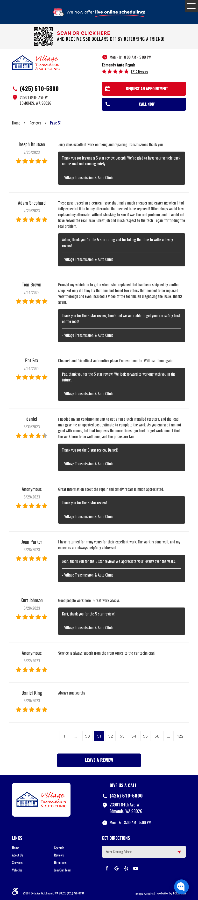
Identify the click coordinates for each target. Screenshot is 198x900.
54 (133, 736)
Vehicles (17, 870)
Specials (59, 848)
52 (110, 736)
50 (87, 736)
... (75, 736)
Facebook (107, 868)
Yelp (126, 868)
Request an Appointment (147, 89)
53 (122, 736)
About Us (17, 855)
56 (157, 736)
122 (180, 736)
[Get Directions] (176, 854)
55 (145, 736)
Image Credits (144, 893)
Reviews (35, 123)
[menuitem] (33, 848)
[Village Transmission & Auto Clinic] (36, 62)
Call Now (147, 104)
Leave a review (99, 760)
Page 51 (56, 123)
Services (17, 863)
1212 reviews (139, 72)
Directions (60, 863)
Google (116, 868)
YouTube (136, 868)
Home (16, 123)
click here (95, 33)
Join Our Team (62, 870)
